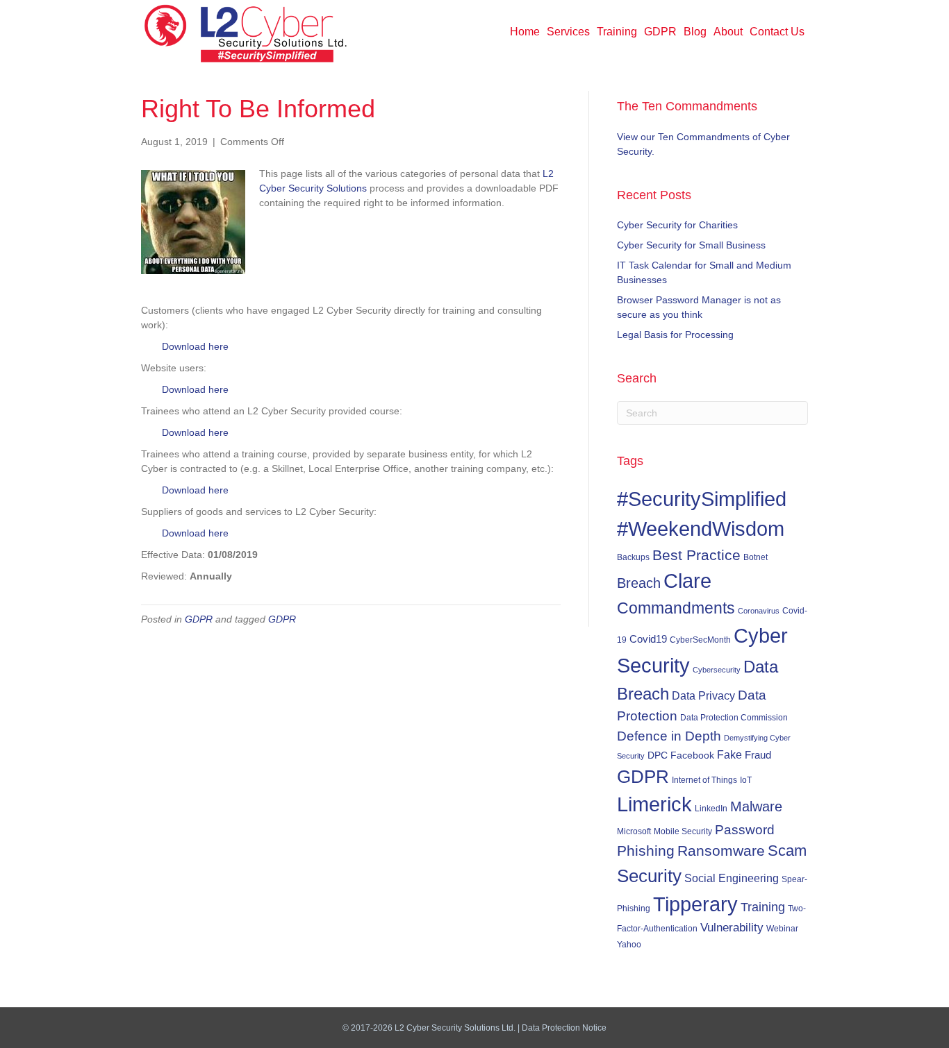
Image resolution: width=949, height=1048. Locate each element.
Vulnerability (732, 927)
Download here (195, 346)
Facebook (692, 755)
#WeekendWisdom (700, 529)
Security (649, 875)
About (728, 31)
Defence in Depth (669, 736)
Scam (787, 850)
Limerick (654, 804)
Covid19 (648, 639)
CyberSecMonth (700, 640)
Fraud (758, 755)
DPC (657, 755)
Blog (695, 31)
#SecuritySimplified (701, 498)
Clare (687, 581)
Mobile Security (683, 831)
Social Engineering (731, 878)
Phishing (646, 851)
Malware (756, 806)
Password (745, 829)
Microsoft (634, 831)
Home (525, 31)
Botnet (755, 557)
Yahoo (629, 944)
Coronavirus (758, 611)
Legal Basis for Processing (675, 334)
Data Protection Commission (734, 717)
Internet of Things (704, 780)
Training (617, 31)
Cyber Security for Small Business (691, 245)
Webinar (782, 928)
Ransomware (721, 851)
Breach (639, 583)
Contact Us (777, 31)
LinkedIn (711, 808)
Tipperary (695, 904)
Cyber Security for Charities (677, 224)
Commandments (676, 608)
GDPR (660, 31)
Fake (729, 754)
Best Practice (696, 555)
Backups (633, 556)
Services (568, 31)
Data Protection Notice (564, 1028)
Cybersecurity (717, 670)
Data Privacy (703, 695)
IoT (746, 780)
